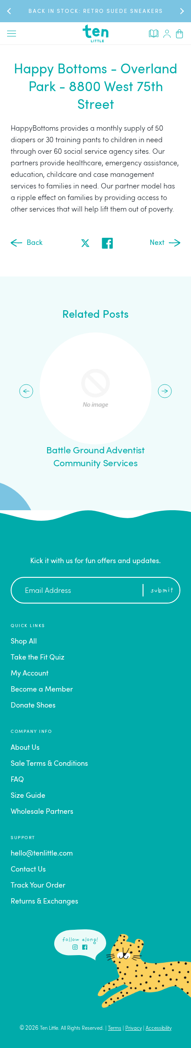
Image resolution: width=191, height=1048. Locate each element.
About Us (25, 748)
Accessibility (158, 1028)
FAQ (17, 780)
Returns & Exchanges (44, 901)
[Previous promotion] (9, 11)
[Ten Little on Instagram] (75, 947)
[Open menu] (11, 33)
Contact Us (28, 869)
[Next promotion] (181, 11)
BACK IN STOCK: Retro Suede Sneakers (95, 11)
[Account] (167, 33)
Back (35, 243)
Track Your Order (38, 885)
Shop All (24, 641)
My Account (29, 673)
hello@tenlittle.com (42, 853)
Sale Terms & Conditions (49, 764)
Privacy (133, 1028)
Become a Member (42, 689)
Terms (114, 1028)
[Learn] (153, 33)
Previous (26, 391)
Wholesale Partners (42, 812)
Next (157, 243)
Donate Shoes (33, 705)
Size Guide (28, 796)
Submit (162, 591)
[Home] (95, 33)
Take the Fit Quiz (37, 657)
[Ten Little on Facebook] (85, 947)
